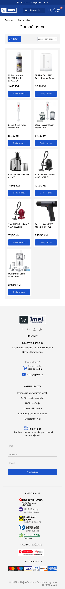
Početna (9, 20)
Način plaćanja (32, 403)
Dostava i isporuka (32, 408)
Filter (15, 39)
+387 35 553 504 (34, 343)
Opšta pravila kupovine (32, 398)
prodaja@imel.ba (35, 374)
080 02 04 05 (35, 369)
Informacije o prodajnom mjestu (32, 393)
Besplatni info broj (34, 2)
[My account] (54, 10)
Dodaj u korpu (19, 93)
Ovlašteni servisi (32, 418)
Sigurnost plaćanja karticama (32, 413)
